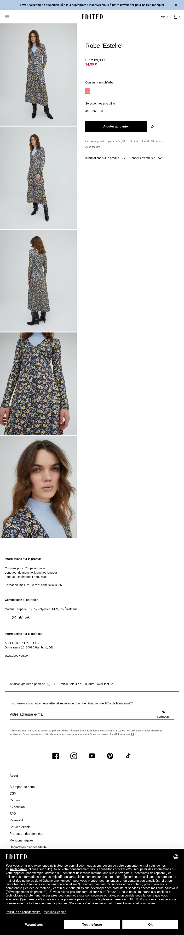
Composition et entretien (21, 599)
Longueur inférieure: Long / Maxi (26, 577)
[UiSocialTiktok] (128, 756)
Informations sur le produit (102, 158)
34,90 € (91, 64)
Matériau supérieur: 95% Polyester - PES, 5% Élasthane (41, 609)
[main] (92, 607)
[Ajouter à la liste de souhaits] (152, 126)
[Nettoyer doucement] (34, 617)
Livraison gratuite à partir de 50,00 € (106, 141)
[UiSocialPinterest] (110, 756)
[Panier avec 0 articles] (175, 17)
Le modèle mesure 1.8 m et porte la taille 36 (33, 585)
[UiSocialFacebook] (55, 756)
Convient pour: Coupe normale (25, 568)
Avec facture (92, 146)
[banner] (92, 5)
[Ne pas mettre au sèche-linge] (20, 617)
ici (132, 734)
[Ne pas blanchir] (14, 617)
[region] (92, 572)
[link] (14, 776)
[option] (87, 91)
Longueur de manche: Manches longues (31, 572)
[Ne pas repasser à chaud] (27, 617)
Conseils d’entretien (142, 158)
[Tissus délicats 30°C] (7, 617)
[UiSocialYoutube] (92, 756)
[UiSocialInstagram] (74, 756)
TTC (88, 69)
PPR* (95, 60)
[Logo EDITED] (92, 16)
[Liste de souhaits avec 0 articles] (163, 17)
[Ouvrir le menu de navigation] (7, 17)
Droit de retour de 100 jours (146, 141)
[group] (92, 716)
